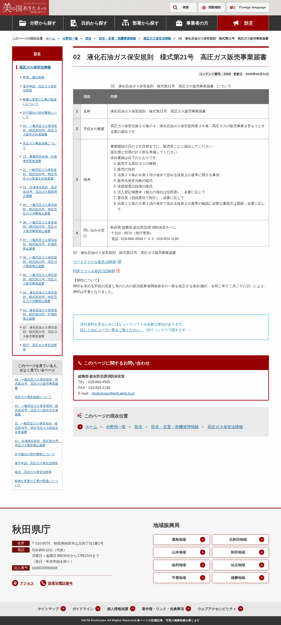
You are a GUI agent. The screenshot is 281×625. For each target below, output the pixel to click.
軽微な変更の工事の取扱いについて (40, 102)
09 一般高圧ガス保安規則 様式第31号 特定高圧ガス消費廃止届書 (40, 209)
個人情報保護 (117, 609)
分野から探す (43, 23)
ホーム (50, 38)
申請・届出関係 (33, 77)
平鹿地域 (179, 578)
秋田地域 (238, 552)
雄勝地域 (238, 578)
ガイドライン (83, 609)
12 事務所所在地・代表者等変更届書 (40, 159)
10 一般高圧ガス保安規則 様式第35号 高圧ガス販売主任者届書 (40, 130)
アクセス (27, 583)
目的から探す (94, 23)
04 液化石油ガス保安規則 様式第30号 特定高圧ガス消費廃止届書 (40, 297)
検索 (186, 7)
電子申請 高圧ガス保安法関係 (40, 88)
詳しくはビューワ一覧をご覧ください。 (111, 330)
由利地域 (179, 565)
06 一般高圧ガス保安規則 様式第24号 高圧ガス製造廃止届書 (40, 262)
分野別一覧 (70, 38)
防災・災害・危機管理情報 (117, 38)
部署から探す (146, 23)
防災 (248, 23)
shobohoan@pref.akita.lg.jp (113, 393)
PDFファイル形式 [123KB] (94, 271)
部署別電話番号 (60, 583)
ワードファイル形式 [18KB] (94, 262)
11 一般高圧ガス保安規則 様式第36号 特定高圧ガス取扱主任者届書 (40, 174)
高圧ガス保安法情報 (157, 38)
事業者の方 (197, 23)
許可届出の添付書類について (40, 115)
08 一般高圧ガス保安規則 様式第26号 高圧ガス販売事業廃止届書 (40, 227)
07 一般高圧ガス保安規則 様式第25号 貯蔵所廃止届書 (40, 244)
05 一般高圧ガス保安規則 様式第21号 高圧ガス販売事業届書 (40, 279)
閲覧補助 (215, 7)
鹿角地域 (179, 539)
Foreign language (252, 7)
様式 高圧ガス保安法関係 (40, 347)
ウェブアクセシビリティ (217, 609)
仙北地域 (238, 565)
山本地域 (179, 552)
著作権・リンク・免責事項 (163, 609)
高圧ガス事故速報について (40, 146)
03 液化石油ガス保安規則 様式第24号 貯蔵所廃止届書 (40, 314)
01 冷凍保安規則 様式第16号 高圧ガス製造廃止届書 (40, 192)
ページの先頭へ (269, 616)
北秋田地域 (238, 539)
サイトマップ (48, 609)
